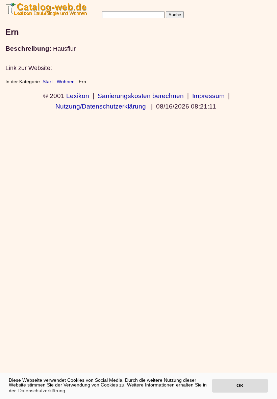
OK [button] (240, 385)
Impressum (208, 95)
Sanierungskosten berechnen (141, 95)
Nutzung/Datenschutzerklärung (100, 106)
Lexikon (77, 95)
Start (48, 81)
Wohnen (66, 81)
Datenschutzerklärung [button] (41, 390)
